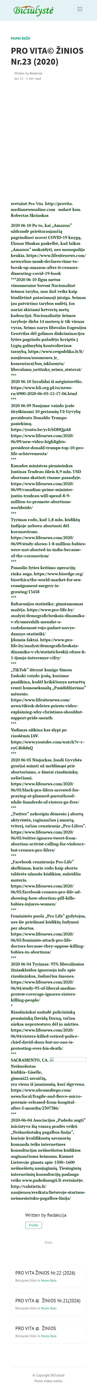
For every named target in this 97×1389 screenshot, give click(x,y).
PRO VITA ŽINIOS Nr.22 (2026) (45, 1273)
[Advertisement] (48, 141)
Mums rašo (20, 38)
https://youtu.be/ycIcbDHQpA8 (41, 429)
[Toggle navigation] (80, 9)
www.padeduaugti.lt (41, 1180)
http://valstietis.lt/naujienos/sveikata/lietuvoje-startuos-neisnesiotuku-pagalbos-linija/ (48, 1192)
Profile (33, 1225)
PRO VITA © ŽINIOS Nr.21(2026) (48, 1301)
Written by (28, 73)
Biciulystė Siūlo (26, 1280)
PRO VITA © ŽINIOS (35, 1328)
